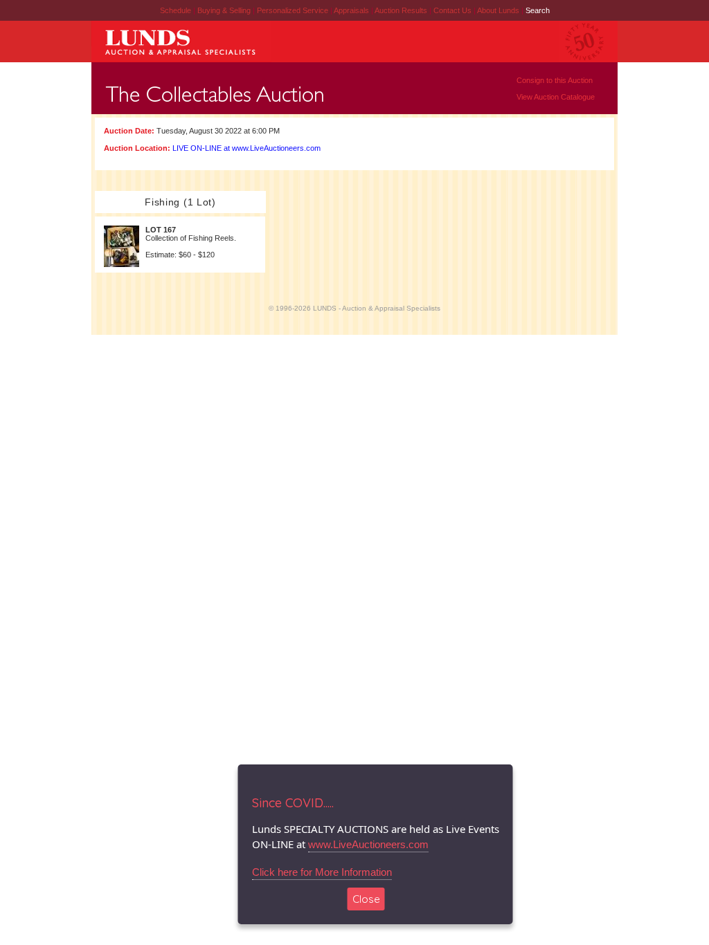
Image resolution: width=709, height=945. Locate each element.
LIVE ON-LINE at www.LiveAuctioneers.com (246, 148)
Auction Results (402, 10)
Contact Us (452, 10)
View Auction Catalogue (556, 97)
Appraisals (352, 10)
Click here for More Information (322, 872)
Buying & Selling (225, 10)
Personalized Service (293, 10)
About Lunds (499, 10)
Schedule (175, 10)
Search (538, 10)
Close (366, 899)
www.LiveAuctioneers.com (368, 844)
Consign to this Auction (555, 80)
